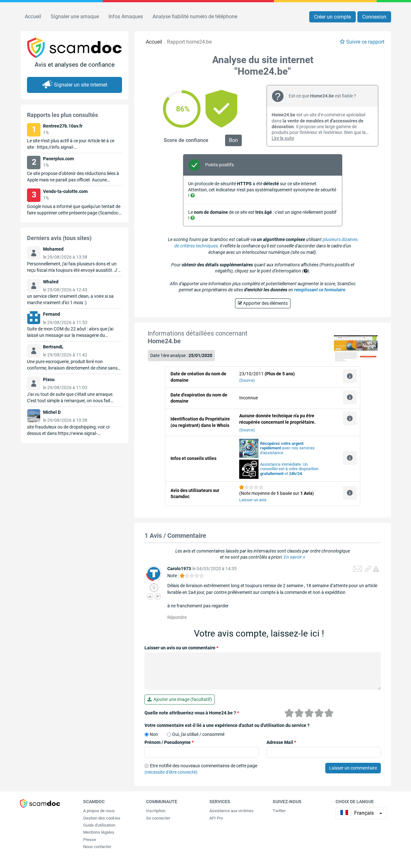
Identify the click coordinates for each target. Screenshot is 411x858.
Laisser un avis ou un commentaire (181, 647)
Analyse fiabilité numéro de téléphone (195, 16)
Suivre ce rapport (365, 42)
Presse (89, 839)
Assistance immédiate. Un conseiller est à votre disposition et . (289, 469)
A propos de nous (99, 810)
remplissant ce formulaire (319, 289)
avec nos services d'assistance (287, 448)
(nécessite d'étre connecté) (170, 772)
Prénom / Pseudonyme (169, 742)
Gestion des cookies (101, 818)
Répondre (177, 617)
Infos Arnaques (126, 16)
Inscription (155, 810)
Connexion (374, 17)
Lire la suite (283, 138)
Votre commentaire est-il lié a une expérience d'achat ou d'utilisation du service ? (227, 725)
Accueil (33, 16)
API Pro (216, 818)
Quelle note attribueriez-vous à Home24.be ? (191, 712)
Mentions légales (98, 832)
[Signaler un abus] (376, 569)
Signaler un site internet (80, 85)
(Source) (247, 380)
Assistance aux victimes (231, 810)
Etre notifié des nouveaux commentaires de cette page (200, 769)
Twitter (279, 810)
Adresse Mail (281, 742)
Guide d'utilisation (99, 825)
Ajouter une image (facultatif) (182, 699)
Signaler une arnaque (75, 16)
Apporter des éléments (265, 303)
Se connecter (158, 818)
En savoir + (294, 557)
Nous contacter (97, 846)
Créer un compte (332, 17)
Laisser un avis (253, 499)
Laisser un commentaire (353, 768)
